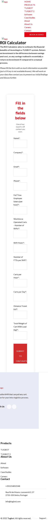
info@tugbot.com (13, 501)
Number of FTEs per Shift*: (20, 258)
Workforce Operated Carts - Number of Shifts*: (20, 224)
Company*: (18, 152)
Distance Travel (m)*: (20, 307)
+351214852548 (13, 486)
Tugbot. (11, 518)
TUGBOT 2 (29, 11)
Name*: (17, 138)
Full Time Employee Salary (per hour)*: (18, 200)
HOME (27, 1)
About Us (28, 24)
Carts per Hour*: (17, 276)
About (27, 21)
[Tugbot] (5, 1)
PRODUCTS (29, 5)
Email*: (17, 166)
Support (42, 518)
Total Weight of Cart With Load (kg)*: (20, 326)
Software (28, 14)
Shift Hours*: (19, 243)
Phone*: (17, 181)
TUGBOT (28, 8)
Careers (27, 27)
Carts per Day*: (20, 292)
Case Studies (29, 17)
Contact (27, 30)
